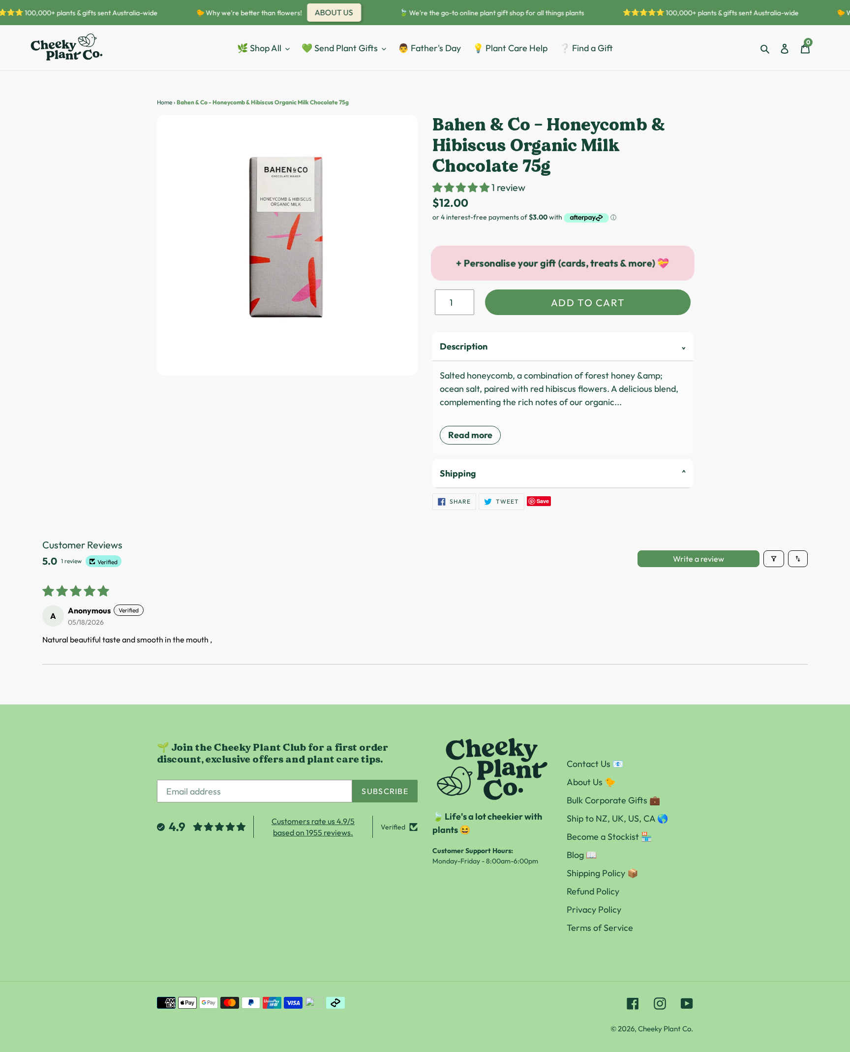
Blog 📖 (582, 855)
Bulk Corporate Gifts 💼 (613, 800)
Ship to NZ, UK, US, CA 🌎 (617, 818)
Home (164, 102)
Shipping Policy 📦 (602, 873)
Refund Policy (593, 891)
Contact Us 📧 (595, 763)
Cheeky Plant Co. (665, 1028)
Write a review (698, 559)
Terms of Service (600, 927)
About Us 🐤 (591, 782)
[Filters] (773, 558)
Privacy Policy (594, 909)
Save (543, 501)
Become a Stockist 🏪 (609, 836)
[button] (461, 187)
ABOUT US (325, 12)
